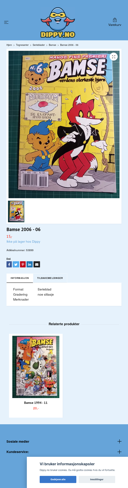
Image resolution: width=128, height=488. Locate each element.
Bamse (52, 44)
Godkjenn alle (58, 479)
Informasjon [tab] (20, 278)
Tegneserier (22, 44)
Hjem (9, 44)
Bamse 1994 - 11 (36, 403)
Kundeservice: (17, 451)
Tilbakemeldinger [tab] (50, 278)
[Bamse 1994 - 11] (35, 367)
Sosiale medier (17, 441)
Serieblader (39, 44)
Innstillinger (97, 479)
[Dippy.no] (57, 22)
